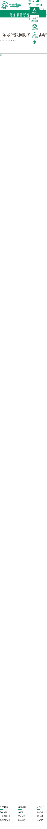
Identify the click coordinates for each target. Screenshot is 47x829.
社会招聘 (40, 820)
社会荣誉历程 (5, 820)
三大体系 (21, 816)
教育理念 (21, 812)
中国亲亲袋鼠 (5, 816)
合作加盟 (40, 812)
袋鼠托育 (21, 17)
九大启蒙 (21, 820)
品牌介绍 (3, 812)
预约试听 (40, 816)
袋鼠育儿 (28, 17)
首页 (11, 15)
